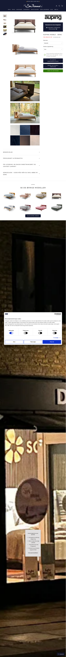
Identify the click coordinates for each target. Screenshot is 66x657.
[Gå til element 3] (5, 23)
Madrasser (19, 9)
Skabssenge (26, 9)
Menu (9, 9)
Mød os (56, 9)
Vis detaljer (56, 337)
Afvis (14, 341)
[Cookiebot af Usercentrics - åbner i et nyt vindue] (55, 314)
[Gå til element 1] (5, 16)
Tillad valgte (33, 341)
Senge (13, 9)
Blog (51, 9)
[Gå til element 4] (5, 26)
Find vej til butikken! (33, 552)
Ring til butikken (53, 70)
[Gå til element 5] (5, 30)
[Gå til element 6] (5, 34)
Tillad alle (52, 341)
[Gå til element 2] (5, 19)
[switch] (26, 333)
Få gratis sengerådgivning (53, 60)
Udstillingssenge (44, 9)
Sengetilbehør (35, 9)
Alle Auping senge (33, 215)
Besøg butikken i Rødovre (53, 66)
